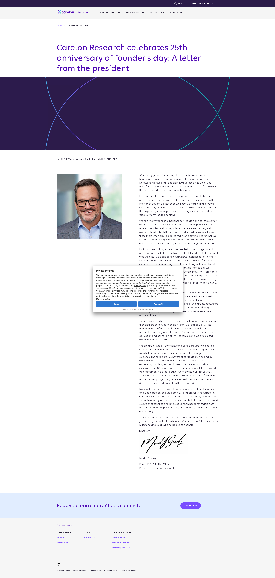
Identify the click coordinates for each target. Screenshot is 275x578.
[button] (67, 26)
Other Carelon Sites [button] (200, 3)
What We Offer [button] (107, 12)
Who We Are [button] (133, 12)
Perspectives (156, 12)
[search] (179, 3)
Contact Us (176, 12)
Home (60, 26)
